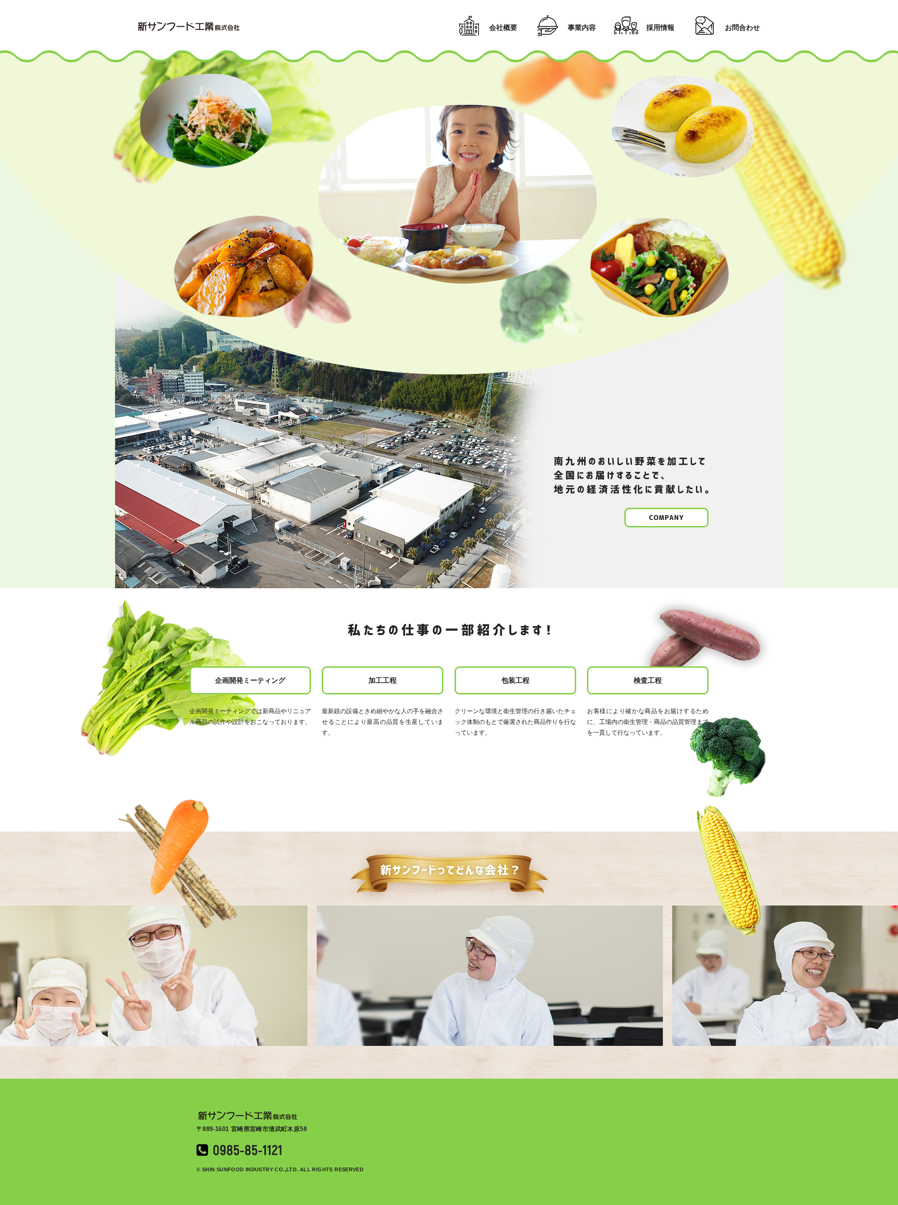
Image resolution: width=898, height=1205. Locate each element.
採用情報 (660, 27)
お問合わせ (742, 27)
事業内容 (582, 27)
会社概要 (503, 27)
